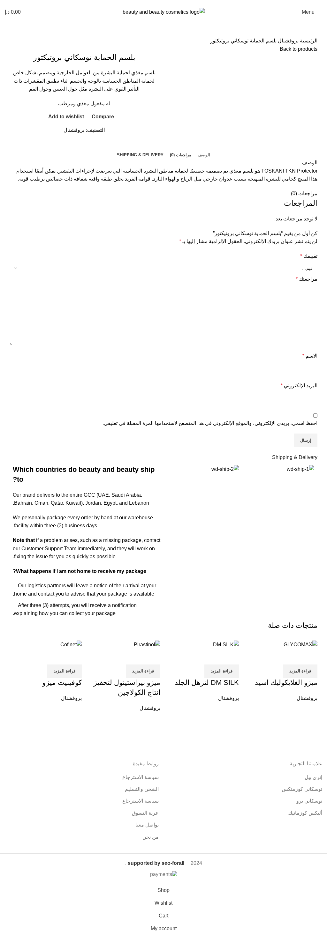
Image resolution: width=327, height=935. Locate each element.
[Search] (32, 12)
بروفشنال (288, 40)
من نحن (150, 837)
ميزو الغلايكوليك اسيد (286, 682)
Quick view (292, 656)
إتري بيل (313, 777)
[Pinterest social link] (83, 146)
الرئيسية (308, 40)
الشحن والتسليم (142, 789)
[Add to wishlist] (275, 656)
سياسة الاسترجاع (140, 777)
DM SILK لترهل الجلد (207, 682)
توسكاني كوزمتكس (302, 789)
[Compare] (309, 656)
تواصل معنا (147, 824)
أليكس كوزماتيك (305, 813)
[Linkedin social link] (76, 146)
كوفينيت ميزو (62, 682)
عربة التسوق (145, 813)
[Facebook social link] (98, 146)
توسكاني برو (309, 801)
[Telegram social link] (68, 146)
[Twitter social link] (91, 146)
